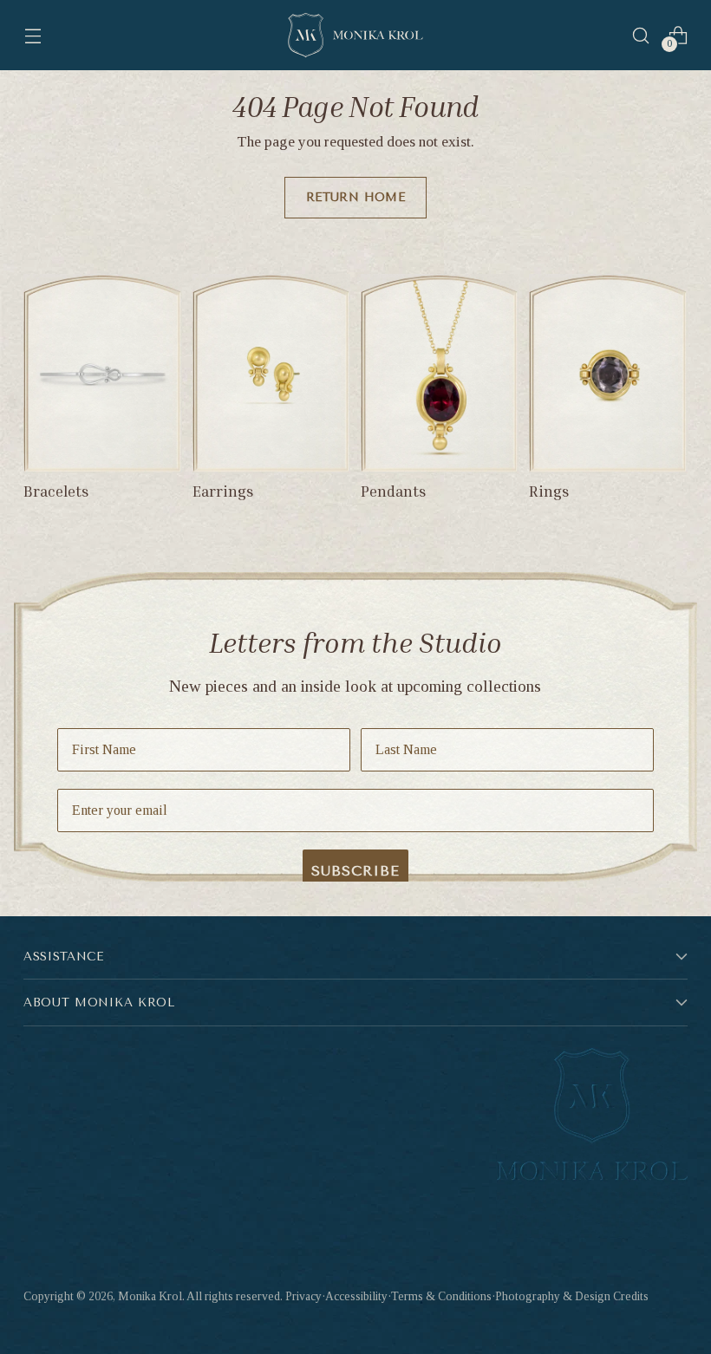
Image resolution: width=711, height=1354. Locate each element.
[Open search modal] (641, 35)
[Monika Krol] (355, 35)
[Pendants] (440, 373)
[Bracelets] (102, 373)
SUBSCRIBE (355, 871)
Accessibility (356, 1296)
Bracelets (56, 491)
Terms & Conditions (441, 1296)
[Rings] (608, 373)
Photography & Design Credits (572, 1296)
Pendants (394, 491)
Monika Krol (150, 1296)
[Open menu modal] (32, 35)
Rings (549, 491)
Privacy (303, 1296)
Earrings (223, 491)
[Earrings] (271, 373)
